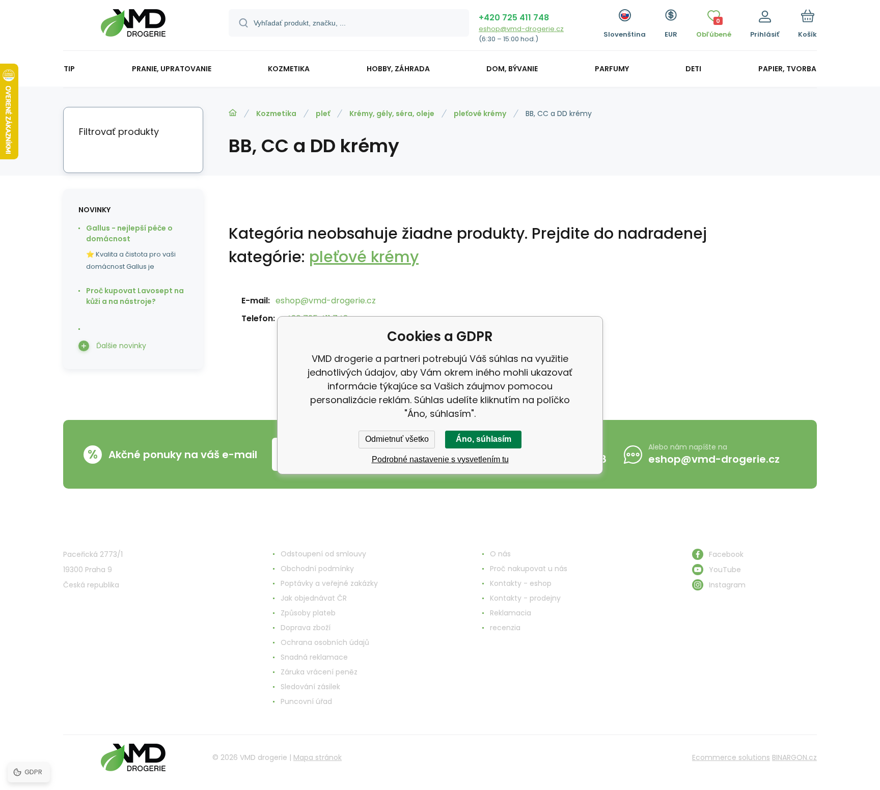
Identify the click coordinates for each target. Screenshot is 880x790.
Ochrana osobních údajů (325, 642)
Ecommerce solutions (731, 757)
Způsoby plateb (308, 613)
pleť (323, 113)
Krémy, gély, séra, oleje (391, 113)
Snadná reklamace (314, 657)
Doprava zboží (306, 628)
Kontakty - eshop (521, 583)
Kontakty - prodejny (525, 598)
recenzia (505, 628)
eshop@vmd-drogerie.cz (521, 29)
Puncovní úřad (306, 701)
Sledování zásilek (310, 687)
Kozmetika (276, 113)
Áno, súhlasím (483, 439)
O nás (500, 554)
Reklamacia (510, 613)
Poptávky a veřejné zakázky (329, 583)
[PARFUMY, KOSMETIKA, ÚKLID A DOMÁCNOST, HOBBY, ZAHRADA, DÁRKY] (233, 113)
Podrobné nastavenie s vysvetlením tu (440, 459)
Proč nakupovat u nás (528, 568)
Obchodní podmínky (317, 568)
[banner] (133, 26)
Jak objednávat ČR (314, 598)
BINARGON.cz (794, 757)
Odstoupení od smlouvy (323, 554)
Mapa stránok (317, 757)
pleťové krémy (480, 113)
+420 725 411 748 (514, 17)
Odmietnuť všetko (397, 439)
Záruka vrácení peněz (319, 672)
